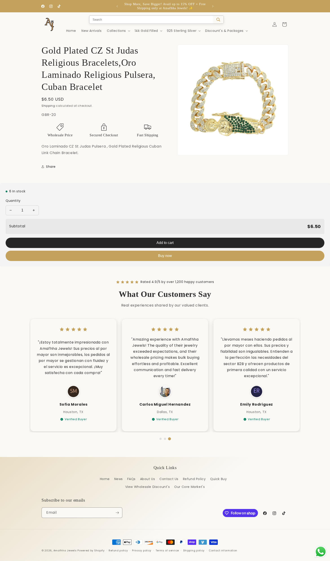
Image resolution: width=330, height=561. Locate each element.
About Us (147, 479)
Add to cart (165, 243)
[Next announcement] (213, 6)
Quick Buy (218, 479)
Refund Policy (194, 479)
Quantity (13, 200)
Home (105, 479)
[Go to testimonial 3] (169, 438)
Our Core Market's (189, 487)
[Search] (218, 20)
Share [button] (51, 166)
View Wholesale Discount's (147, 487)
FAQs (131, 479)
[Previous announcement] (117, 6)
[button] (118, 30)
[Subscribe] (117, 512)
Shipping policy (194, 550)
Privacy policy (141, 550)
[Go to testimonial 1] (160, 439)
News (118, 479)
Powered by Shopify (91, 550)
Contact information (223, 550)
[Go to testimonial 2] (165, 439)
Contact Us (168, 479)
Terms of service (167, 550)
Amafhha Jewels (65, 550)
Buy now (165, 256)
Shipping (48, 106)
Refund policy (118, 550)
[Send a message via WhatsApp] (321, 552)
